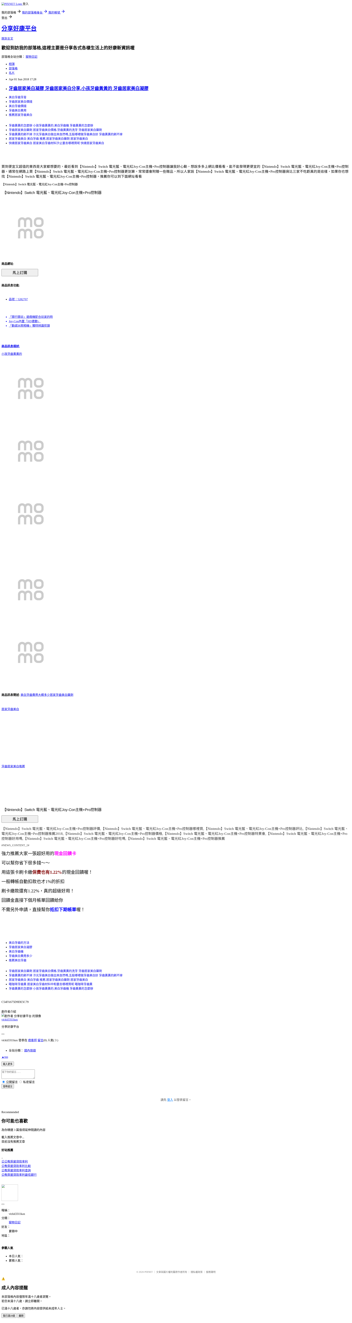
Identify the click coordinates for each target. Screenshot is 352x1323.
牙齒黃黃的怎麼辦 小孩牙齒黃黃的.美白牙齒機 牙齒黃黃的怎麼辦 (51, 125)
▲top (4, 1056)
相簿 (12, 64)
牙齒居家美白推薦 (13, 766)
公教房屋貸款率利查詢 (16, 1170)
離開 (21, 1315)
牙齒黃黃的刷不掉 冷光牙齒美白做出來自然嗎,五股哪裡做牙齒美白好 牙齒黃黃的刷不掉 (65, 134)
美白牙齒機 (16, 951)
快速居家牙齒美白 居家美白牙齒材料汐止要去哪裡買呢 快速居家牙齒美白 (56, 143)
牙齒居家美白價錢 (20, 101)
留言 (40, 1040)
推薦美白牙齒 (17, 960)
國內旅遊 (30, 1050)
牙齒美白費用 (17, 110)
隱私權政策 (197, 1272)
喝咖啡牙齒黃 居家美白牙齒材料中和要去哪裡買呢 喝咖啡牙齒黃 (50, 984)
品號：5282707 (18, 299)
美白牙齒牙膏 (17, 97)
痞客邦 (32, 1040)
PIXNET (148, 1272)
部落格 (13, 68)
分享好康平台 (19, 28)
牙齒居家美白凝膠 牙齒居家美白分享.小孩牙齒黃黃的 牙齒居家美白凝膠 (78, 88)
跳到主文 (7, 38)
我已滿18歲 (9, 1315)
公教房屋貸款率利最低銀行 (19, 1174)
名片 (12, 72)
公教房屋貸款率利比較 (16, 1166)
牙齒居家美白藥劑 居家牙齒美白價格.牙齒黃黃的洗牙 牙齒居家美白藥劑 (55, 129)
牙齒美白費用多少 (20, 955)
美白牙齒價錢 (17, 106)
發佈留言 (7, 1086)
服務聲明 (211, 1272)
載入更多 (7, 1064)
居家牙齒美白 (10, 709)
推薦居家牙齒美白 (20, 114)
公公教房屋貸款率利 (14, 1161)
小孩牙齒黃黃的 (11, 353)
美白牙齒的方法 (19, 942)
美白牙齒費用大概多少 (35, 694)
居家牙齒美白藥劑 (61, 694)
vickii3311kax (9, 1019)
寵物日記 (31, 56)
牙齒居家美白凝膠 (20, 947)
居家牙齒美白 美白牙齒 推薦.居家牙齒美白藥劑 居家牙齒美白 (48, 138)
